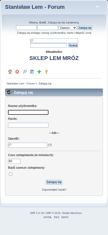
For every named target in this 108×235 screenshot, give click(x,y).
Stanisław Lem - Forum (35, 7)
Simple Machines (72, 213)
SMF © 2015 (53, 213)
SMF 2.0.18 (37, 213)
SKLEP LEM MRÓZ (54, 58)
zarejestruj (72, 22)
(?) (50, 145)
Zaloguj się (54, 22)
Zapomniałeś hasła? (54, 189)
